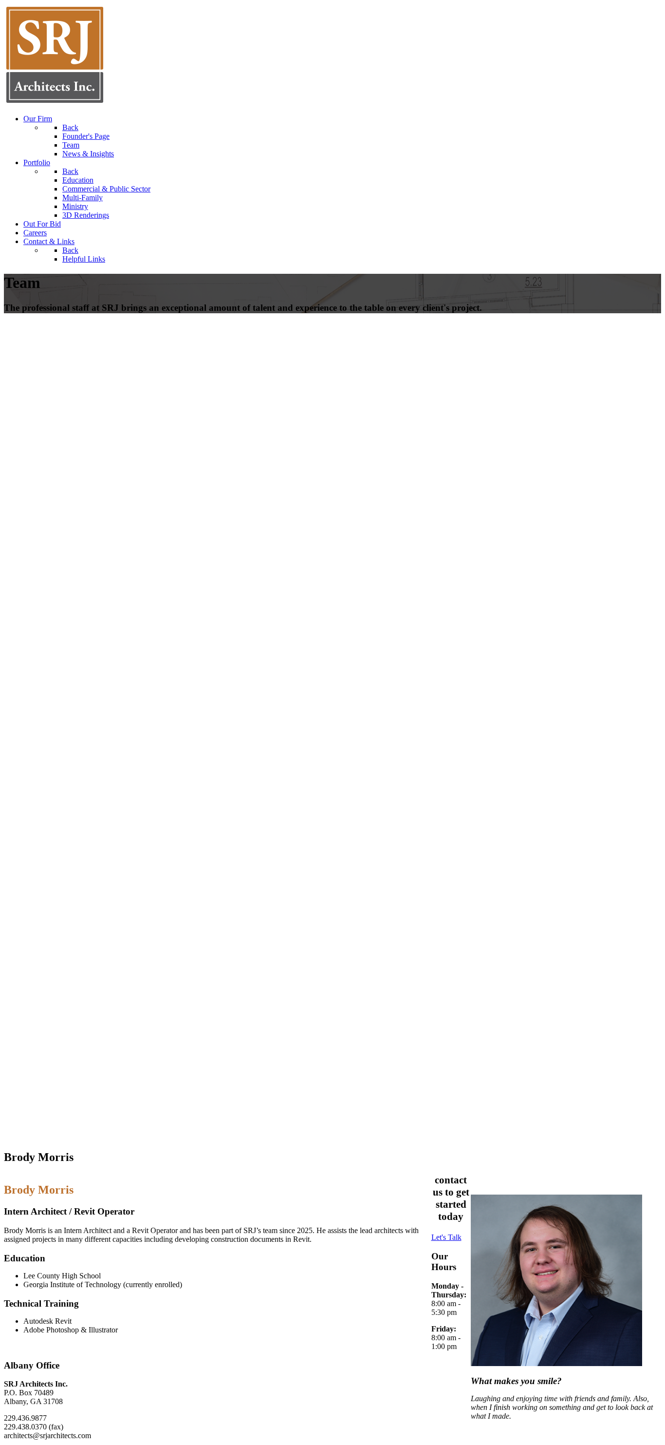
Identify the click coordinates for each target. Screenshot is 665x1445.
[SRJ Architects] (55, 102)
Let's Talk (446, 1237)
